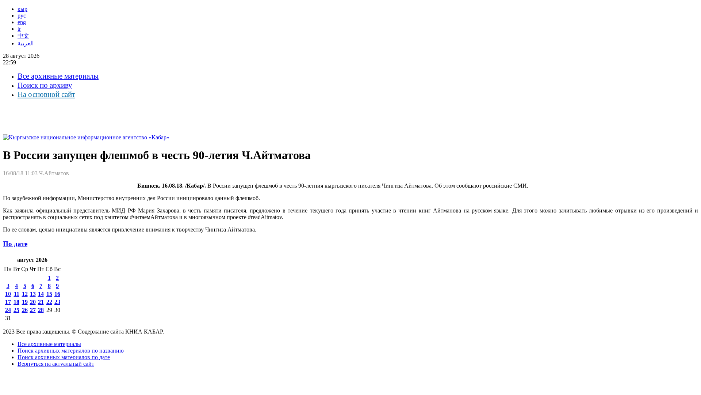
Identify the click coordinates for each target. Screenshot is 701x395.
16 (57, 294)
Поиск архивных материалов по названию (71, 350)
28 (41, 310)
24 (8, 310)
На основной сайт (46, 94)
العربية (26, 43)
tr (19, 29)
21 (41, 302)
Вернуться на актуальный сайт (56, 364)
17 (8, 302)
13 (33, 294)
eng (22, 22)
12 (25, 294)
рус (22, 15)
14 (41, 294)
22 (49, 302)
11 (16, 294)
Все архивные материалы (58, 76)
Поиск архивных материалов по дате (64, 357)
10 (8, 294)
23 (57, 302)
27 (33, 310)
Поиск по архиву (45, 85)
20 (33, 302)
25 (16, 310)
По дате (15, 244)
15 (49, 294)
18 (16, 302)
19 (25, 302)
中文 (23, 36)
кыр (22, 9)
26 (25, 310)
